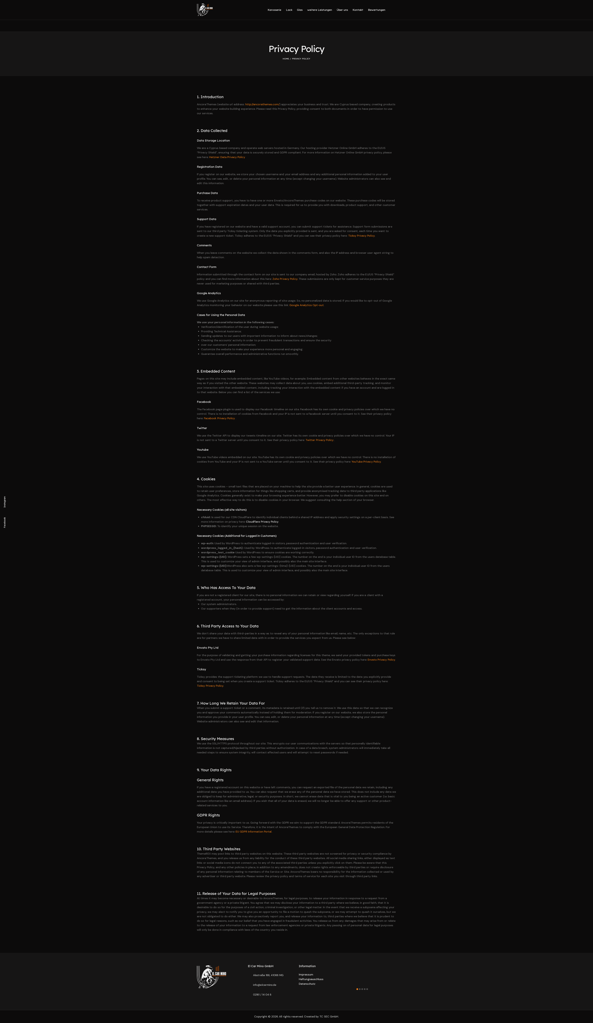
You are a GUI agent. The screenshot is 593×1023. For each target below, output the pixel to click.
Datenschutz (307, 984)
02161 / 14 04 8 (262, 994)
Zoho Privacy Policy (285, 279)
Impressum (306, 974)
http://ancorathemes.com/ (262, 104)
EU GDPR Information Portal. (254, 831)
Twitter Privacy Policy (320, 440)
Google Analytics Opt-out (306, 305)
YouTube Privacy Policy (366, 461)
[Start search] (394, 10)
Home (286, 58)
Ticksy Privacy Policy (361, 236)
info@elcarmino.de (264, 985)
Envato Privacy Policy (381, 660)
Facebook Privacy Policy (220, 418)
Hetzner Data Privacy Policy (227, 157)
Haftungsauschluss (311, 979)
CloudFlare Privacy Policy (262, 522)
